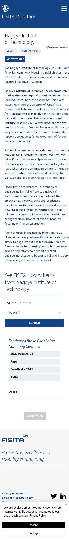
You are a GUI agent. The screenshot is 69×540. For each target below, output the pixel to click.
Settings (33, 533)
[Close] (63, 507)
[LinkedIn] (63, 496)
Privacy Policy (37, 515)
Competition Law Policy (17, 498)
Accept (33, 525)
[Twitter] (54, 496)
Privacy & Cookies (13, 493)
